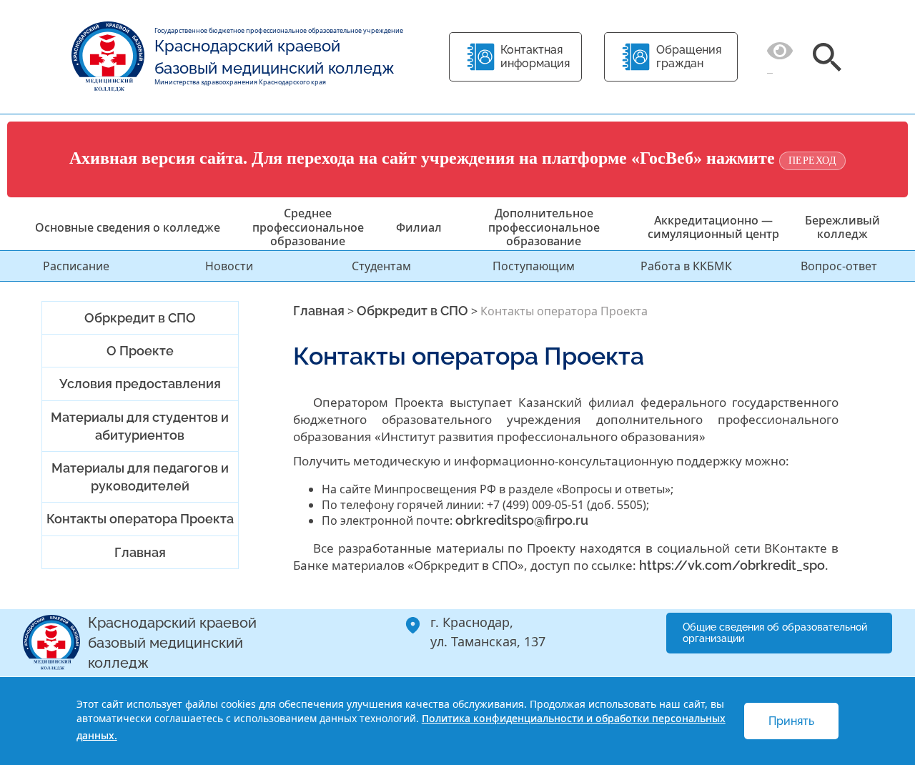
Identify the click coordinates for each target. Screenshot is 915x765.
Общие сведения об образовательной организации (775, 633)
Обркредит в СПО (140, 317)
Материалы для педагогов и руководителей (140, 476)
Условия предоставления (140, 383)
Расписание (76, 266)
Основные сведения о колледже (127, 227)
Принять (791, 721)
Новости (229, 266)
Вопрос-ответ (839, 266)
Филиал (419, 227)
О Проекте (140, 350)
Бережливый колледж (842, 227)
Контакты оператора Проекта (140, 518)
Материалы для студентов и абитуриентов (140, 426)
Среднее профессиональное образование (308, 226)
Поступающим (534, 266)
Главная (140, 552)
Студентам (381, 266)
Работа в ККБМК (686, 266)
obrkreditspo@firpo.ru (521, 520)
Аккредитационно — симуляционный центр (713, 227)
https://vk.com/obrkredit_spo (732, 565)
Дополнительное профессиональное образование (544, 226)
